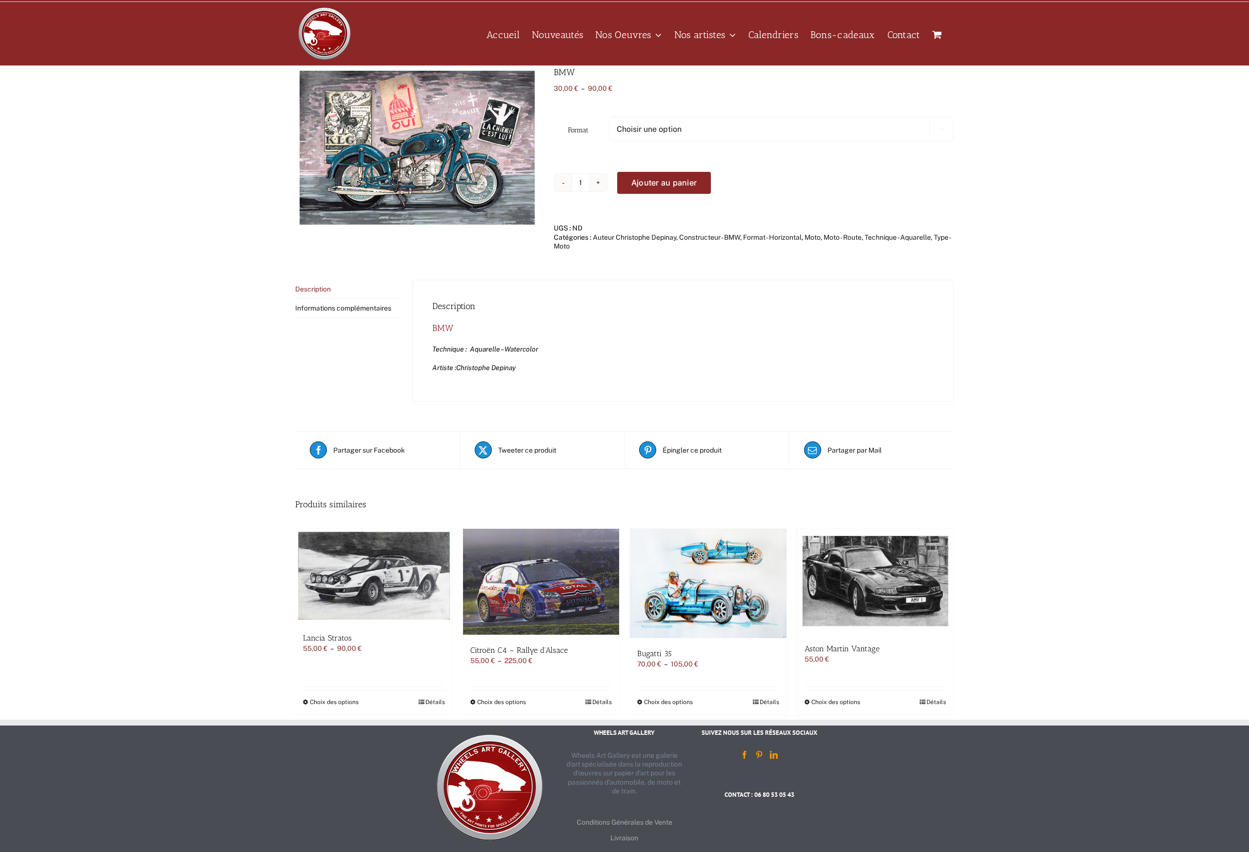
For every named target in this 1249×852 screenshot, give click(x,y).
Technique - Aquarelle (898, 237)
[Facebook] (744, 755)
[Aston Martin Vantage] (875, 581)
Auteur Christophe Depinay (634, 237)
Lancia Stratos (327, 638)
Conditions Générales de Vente (624, 822)
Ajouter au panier (664, 182)
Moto (813, 237)
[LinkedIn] (774, 755)
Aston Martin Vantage (842, 648)
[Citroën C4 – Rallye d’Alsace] (541, 582)
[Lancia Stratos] (374, 576)
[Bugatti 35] (708, 583)
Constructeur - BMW (709, 237)
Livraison (624, 838)
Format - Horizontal (772, 237)
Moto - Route (843, 237)
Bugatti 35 (654, 653)
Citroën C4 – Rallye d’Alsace (519, 650)
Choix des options (334, 702)
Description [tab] (313, 289)
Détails (435, 702)
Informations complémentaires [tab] (343, 308)
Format (578, 130)
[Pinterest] (759, 755)
